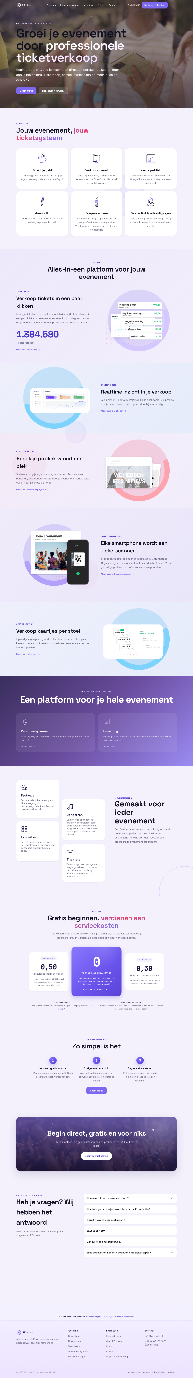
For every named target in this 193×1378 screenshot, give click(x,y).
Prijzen (100, 5)
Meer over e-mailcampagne (30, 489)
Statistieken (74, 1346)
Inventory (88, 5)
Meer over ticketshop (26, 349)
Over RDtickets (114, 1341)
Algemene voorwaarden (139, 1372)
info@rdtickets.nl (154, 1336)
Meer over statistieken (112, 411)
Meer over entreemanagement (116, 574)
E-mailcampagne (76, 1356)
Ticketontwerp (75, 1341)
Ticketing (51, 5)
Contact (113, 5)
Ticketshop (74, 1336)
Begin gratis (26, 90)
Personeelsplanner (69, 5)
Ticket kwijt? (134, 5)
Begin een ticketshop (154, 5)
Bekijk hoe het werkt (53, 90)
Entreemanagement (78, 1351)
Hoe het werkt (114, 1336)
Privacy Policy (158, 1372)
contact (61, 1009)
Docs (109, 1346)
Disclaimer (172, 1372)
